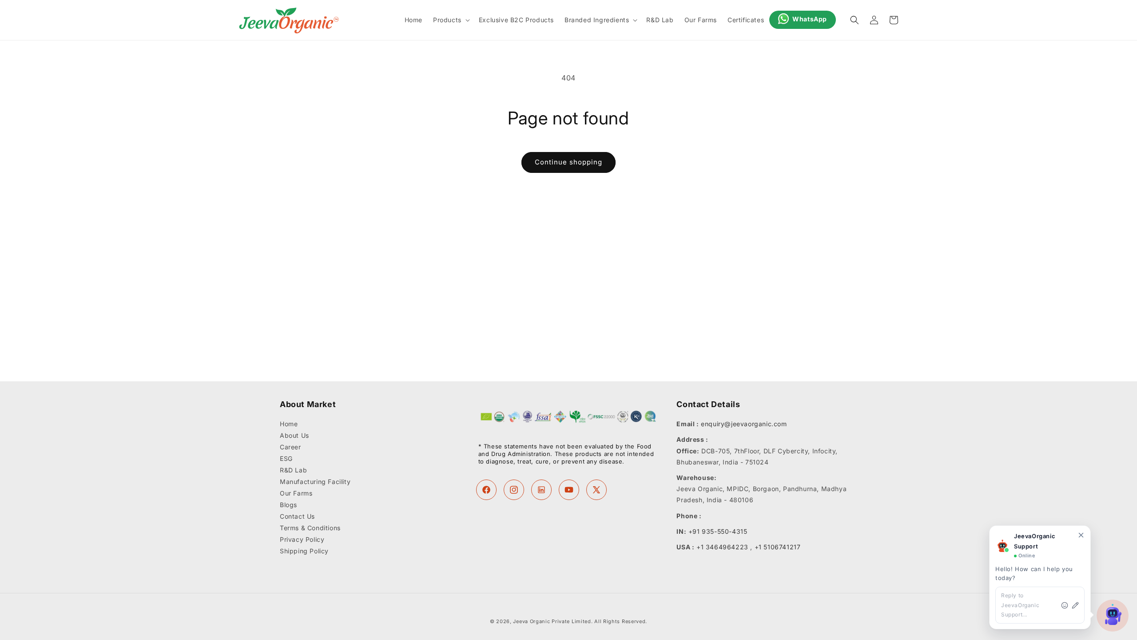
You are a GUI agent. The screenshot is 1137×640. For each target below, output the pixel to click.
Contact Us (297, 516)
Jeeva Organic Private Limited (552, 621)
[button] (450, 20)
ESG (286, 459)
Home (289, 424)
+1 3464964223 (722, 547)
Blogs (288, 505)
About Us (294, 436)
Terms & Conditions (310, 528)
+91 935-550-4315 (717, 531)
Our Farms (296, 493)
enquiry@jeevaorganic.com (744, 424)
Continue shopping (568, 162)
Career (290, 447)
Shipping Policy (304, 551)
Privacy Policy (302, 540)
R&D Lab (293, 470)
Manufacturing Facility (315, 482)
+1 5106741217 (778, 547)
